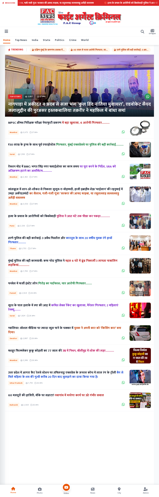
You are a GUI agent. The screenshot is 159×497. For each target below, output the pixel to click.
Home (6, 40)
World (85, 40)
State (46, 40)
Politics (59, 40)
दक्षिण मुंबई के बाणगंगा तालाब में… (50, 50)
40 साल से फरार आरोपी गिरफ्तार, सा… (90, 50)
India (35, 40)
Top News (21, 40)
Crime (72, 40)
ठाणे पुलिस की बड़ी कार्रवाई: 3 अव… (132, 50)
